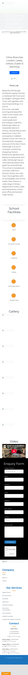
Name (6, 476)
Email (6, 492)
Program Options (9, 468)
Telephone (7, 500)
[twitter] (16, 661)
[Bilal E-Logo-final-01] (7, 2)
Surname (7, 484)
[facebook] (11, 661)
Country (6, 517)
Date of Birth (8, 509)
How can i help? (8, 525)
